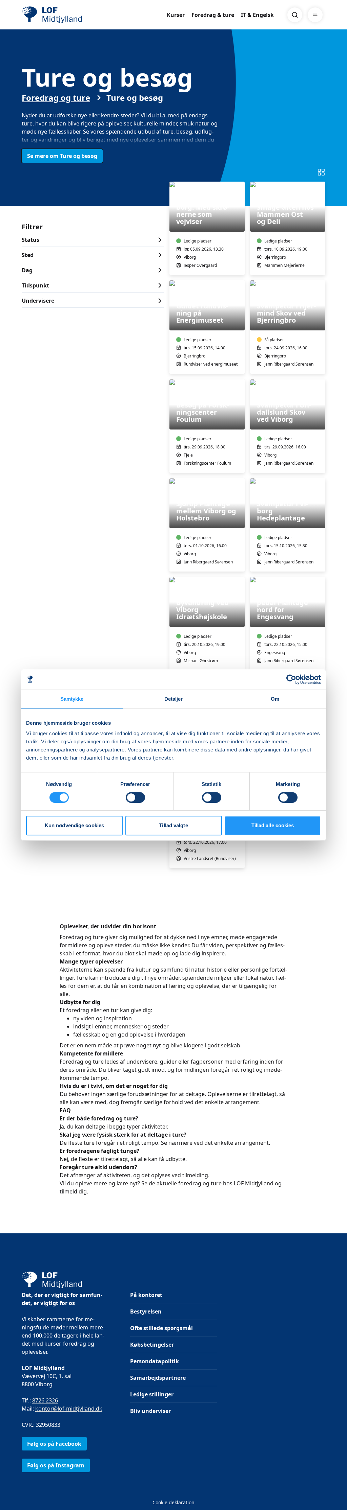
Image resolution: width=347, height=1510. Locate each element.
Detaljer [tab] (173, 699)
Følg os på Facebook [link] (54, 1443)
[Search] (294, 14)
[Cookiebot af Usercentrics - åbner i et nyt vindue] (291, 679)
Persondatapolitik (154, 1361)
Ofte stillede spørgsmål (161, 1328)
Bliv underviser (150, 1411)
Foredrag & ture (212, 15)
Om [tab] (275, 699)
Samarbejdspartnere (158, 1377)
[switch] (135, 797)
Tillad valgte (173, 825)
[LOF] (71, 15)
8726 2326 (45, 1400)
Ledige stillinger (152, 1394)
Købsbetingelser (152, 1344)
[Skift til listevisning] (321, 172)
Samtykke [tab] (72, 699)
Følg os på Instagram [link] (55, 1465)
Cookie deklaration (173, 1502)
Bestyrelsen (146, 1311)
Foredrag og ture (56, 97)
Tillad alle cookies (272, 825)
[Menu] (315, 14)
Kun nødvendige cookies (74, 825)
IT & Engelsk (257, 15)
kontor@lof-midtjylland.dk (68, 1408)
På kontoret (146, 1295)
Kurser (176, 15)
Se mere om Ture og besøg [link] (62, 156)
